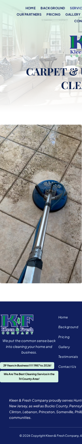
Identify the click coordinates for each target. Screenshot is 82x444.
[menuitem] (33, 8)
